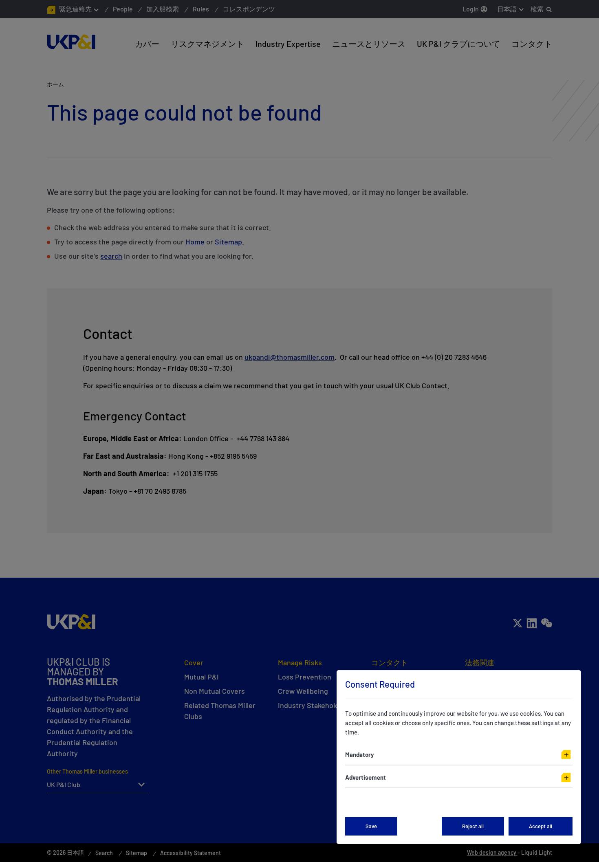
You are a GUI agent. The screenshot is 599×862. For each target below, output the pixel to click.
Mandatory (359, 754)
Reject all (473, 826)
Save (371, 826)
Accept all (540, 826)
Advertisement (365, 777)
